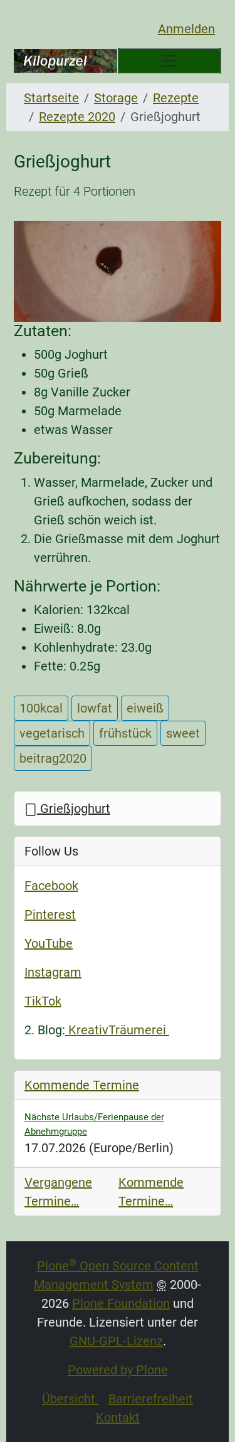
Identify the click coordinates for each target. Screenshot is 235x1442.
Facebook (51, 885)
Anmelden (186, 28)
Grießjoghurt (73, 808)
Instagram (52, 972)
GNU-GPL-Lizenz (116, 1341)
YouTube (48, 943)
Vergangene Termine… (58, 1192)
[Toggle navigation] (170, 60)
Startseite (51, 97)
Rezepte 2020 (77, 116)
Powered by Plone (118, 1369)
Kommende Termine (81, 1085)
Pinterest (50, 914)
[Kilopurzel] (66, 61)
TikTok (42, 1001)
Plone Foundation (121, 1303)
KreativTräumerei (117, 1029)
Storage (116, 97)
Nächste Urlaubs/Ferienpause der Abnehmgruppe (94, 1124)
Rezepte (176, 97)
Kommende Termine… (151, 1192)
